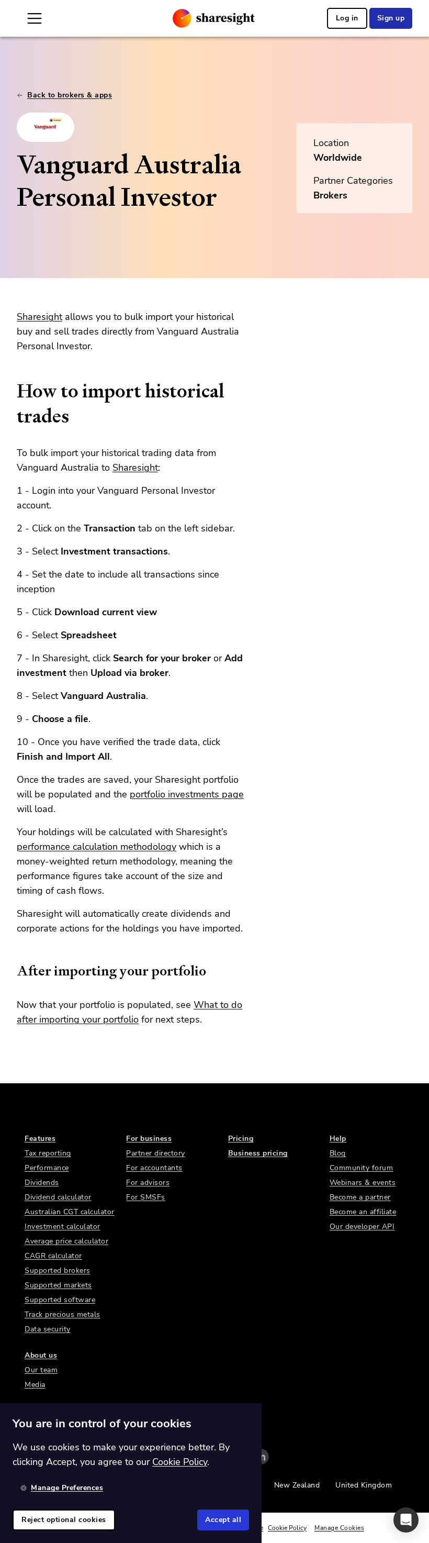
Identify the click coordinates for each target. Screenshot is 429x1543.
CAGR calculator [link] (53, 1256)
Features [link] (40, 1139)
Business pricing (258, 1153)
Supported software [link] (60, 1300)
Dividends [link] (42, 1182)
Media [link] (35, 1385)
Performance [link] (47, 1168)
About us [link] (41, 1355)
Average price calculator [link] (66, 1241)
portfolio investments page (187, 794)
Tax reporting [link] (48, 1153)
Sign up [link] (391, 18)
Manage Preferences (67, 1488)
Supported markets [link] (58, 1285)
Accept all (223, 1520)
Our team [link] (41, 1370)
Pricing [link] (241, 1139)
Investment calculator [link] (62, 1226)
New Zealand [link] (297, 1485)
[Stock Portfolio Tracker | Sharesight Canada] (213, 18)
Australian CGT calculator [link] (70, 1212)
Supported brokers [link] (58, 1270)
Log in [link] (347, 18)
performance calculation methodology (96, 846)
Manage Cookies (339, 1528)
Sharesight (39, 316)
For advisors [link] (148, 1182)
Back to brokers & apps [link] (69, 95)
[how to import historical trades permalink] (11, 391)
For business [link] (149, 1139)
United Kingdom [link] (363, 1485)
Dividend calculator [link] (58, 1197)
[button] (406, 1520)
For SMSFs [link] (145, 1197)
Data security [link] (48, 1329)
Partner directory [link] (155, 1153)
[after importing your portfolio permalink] (11, 971)
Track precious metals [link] (62, 1314)
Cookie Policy (287, 1528)
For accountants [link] (154, 1168)
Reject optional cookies (63, 1520)
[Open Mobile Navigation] (34, 18)
